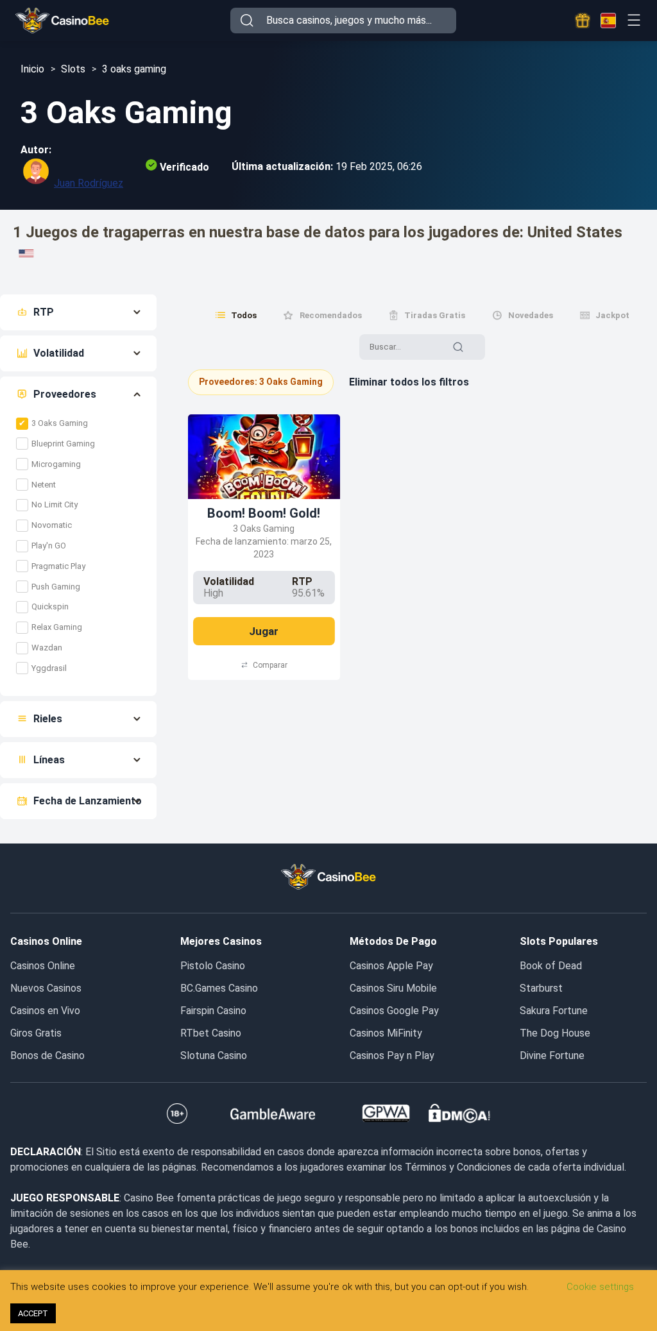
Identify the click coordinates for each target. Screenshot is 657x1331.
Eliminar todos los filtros (409, 382)
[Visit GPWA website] (386, 1113)
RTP (43, 312)
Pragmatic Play (58, 566)
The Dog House (555, 1033)
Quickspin (50, 606)
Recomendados (331, 315)
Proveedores (64, 394)
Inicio (32, 69)
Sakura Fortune (554, 1011)
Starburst (541, 988)
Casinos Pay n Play (392, 1055)
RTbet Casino (210, 1033)
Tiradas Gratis (434, 315)
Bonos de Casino (47, 1055)
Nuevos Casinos (45, 988)
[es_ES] (608, 20)
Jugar (263, 631)
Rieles (47, 719)
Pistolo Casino (212, 966)
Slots (73, 69)
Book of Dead (551, 966)
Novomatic (51, 525)
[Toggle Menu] (633, 20)
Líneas (49, 760)
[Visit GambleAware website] (273, 1113)
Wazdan (46, 647)
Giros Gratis (36, 1033)
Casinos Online (42, 966)
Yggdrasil (49, 668)
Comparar (270, 665)
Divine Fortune (552, 1055)
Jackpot (612, 315)
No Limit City (54, 504)
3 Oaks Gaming (59, 423)
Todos (244, 315)
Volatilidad (58, 353)
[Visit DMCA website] (459, 1113)
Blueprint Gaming (63, 443)
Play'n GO (48, 545)
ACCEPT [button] (33, 1313)
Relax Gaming (56, 627)
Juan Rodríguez (88, 183)
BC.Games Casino (219, 988)
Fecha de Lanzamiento (87, 801)
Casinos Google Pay (394, 1011)
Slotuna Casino (213, 1055)
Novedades (530, 315)
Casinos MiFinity (386, 1033)
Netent (43, 484)
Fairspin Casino (213, 1011)
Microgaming (56, 464)
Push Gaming (55, 586)
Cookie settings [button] (600, 1287)
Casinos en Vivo (45, 1011)
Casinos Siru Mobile (393, 988)
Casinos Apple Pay (391, 966)
